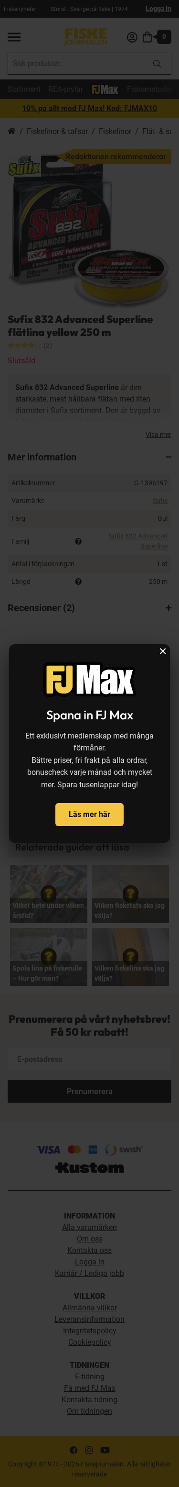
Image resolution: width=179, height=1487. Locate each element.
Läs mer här (89, 814)
